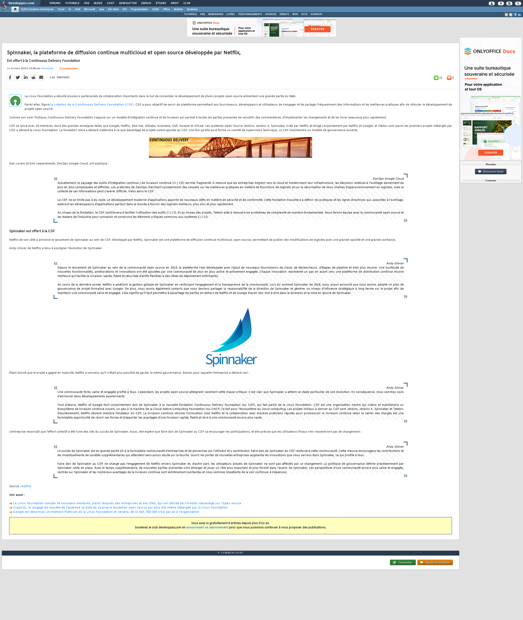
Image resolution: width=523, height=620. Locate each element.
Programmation (139, 9)
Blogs (97, 3)
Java (101, 9)
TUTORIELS (190, 14)
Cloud (61, 9)
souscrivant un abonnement (207, 528)
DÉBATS (284, 14)
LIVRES (231, 14)
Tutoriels (72, 3)
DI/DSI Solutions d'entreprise (37, 9)
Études (160, 3)
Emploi (146, 3)
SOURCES (270, 14)
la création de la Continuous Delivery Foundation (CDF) (92, 105)
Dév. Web (113, 9)
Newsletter (127, 3)
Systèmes (192, 9)
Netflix (26, 486)
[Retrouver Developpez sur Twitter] (510, 14)
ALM (77, 9)
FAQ (86, 3)
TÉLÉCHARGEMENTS (250, 14)
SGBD (155, 9)
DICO (304, 14)
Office (166, 9)
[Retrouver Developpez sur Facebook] (515, 14)
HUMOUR (316, 14)
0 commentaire (69, 68)
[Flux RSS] (506, 14)
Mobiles (178, 9)
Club (186, 3)
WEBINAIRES (215, 14)
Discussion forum (492, 171)
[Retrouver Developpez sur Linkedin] (519, 14)
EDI (125, 9)
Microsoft (89, 9)
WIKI (295, 14)
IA (69, 9)
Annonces (47, 68)
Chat (110, 3)
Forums (54, 3)
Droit (174, 3)
